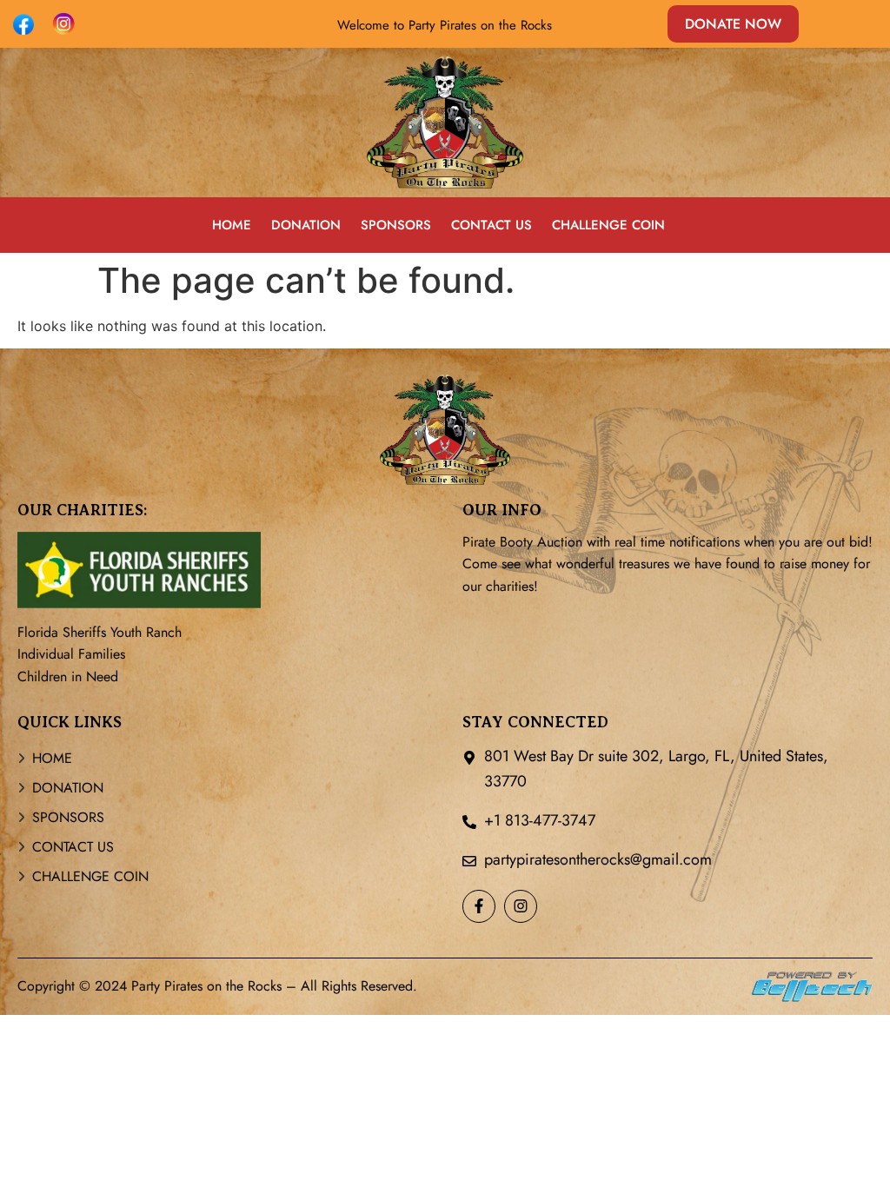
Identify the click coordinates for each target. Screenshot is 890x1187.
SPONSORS (396, 225)
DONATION (306, 225)
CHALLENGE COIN (608, 225)
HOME (231, 225)
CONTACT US (491, 225)
